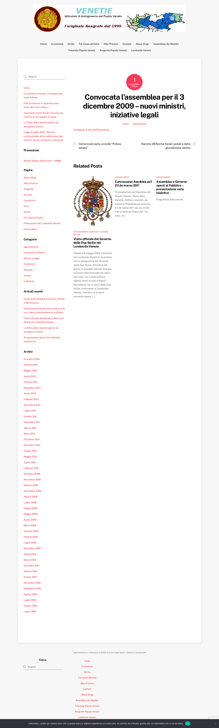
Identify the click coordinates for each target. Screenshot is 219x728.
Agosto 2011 (30, 428)
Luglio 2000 (30, 600)
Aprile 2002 (30, 554)
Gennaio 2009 (31, 531)
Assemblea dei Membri (166, 44)
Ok (188, 723)
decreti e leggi (31, 258)
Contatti (127, 44)
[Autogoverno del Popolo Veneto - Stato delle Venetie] (109, 30)
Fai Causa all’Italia (89, 44)
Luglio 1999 (30, 611)
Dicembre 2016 (31, 359)
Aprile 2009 (30, 519)
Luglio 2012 (30, 410)
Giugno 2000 (30, 605)
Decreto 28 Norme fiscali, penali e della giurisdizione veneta (165, 145)
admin (125, 124)
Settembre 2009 (32, 491)
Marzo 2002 (30, 560)
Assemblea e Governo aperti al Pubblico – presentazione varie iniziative (171, 187)
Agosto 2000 (30, 594)
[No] (215, 723)
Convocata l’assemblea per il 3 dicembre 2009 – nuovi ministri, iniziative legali (134, 106)
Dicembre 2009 (32, 473)
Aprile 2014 (30, 376)
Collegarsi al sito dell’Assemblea (91, 129)
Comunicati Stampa (98, 232)
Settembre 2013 (32, 388)
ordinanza (29, 281)
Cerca (27, 88)
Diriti (26, 206)
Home (43, 44)
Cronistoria (57, 44)
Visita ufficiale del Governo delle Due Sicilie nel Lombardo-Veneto (92, 242)
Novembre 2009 (32, 479)
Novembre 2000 (32, 583)
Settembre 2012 (32, 405)
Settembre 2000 (32, 588)
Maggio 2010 (30, 456)
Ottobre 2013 (31, 382)
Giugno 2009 (30, 508)
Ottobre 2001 (30, 571)
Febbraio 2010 (31, 468)
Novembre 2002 (32, 548)
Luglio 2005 (30, 542)
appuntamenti (140, 124)
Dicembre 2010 (31, 439)
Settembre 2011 (32, 422)
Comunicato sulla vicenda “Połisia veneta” (100, 145)
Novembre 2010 (32, 445)
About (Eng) (142, 44)
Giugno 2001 (30, 577)
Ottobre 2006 (31, 537)
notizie (77, 235)
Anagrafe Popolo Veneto (113, 50)
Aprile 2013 (30, 393)
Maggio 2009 (30, 514)
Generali (28, 269)
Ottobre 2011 (30, 416)
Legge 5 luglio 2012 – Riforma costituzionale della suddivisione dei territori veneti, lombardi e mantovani (43, 136)
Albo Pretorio (111, 44)
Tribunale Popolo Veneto (81, 50)
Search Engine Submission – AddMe (42, 160)
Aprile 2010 (30, 462)
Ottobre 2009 (31, 485)
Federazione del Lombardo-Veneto (42, 223)
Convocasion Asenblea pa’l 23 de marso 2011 (133, 183)
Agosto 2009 (30, 496)
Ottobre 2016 (30, 364)
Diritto (71, 44)
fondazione (29, 264)
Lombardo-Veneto (141, 50)
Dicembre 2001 (31, 565)
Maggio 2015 (30, 370)
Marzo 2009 (30, 525)
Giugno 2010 (30, 451)
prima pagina (30, 229)
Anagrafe (29, 189)
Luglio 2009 (30, 502)
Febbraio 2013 (31, 399)
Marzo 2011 (29, 433)
